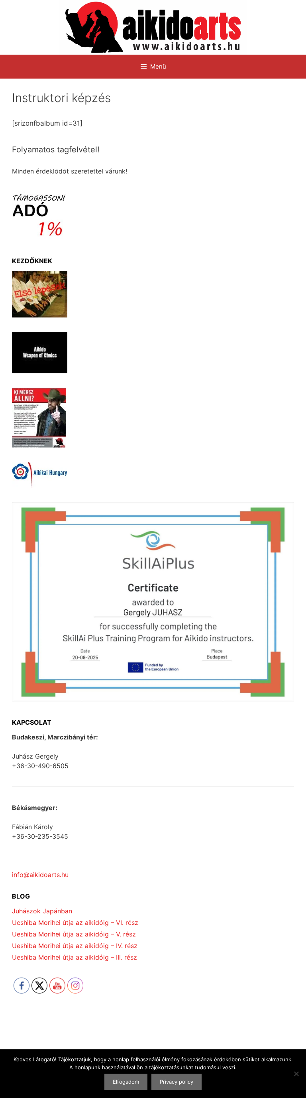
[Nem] (296, 1074)
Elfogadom (126, 1081)
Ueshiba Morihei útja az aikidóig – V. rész (74, 934)
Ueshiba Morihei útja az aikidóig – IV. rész (74, 946)
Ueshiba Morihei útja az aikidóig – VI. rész (75, 922)
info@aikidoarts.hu (40, 875)
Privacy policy (176, 1081)
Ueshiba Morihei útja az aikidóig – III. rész (74, 957)
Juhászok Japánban (42, 911)
